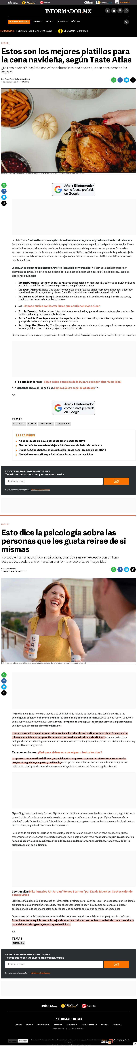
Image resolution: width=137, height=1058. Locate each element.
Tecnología (72, 1025)
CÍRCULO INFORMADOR (76, 31)
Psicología (18, 943)
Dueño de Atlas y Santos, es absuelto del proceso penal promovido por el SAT (62, 450)
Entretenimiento (89, 1025)
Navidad (32, 424)
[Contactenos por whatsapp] (126, 10)
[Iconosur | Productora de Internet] (13, 1040)
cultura (104, 1025)
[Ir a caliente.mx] (88, 2)
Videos (64, 22)
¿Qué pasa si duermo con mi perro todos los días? (69, 752)
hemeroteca (58, 1029)
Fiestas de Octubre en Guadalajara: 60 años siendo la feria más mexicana (60, 446)
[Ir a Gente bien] (89, 1003)
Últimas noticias (19, 22)
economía (117, 1025)
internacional (43, 1025)
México (49, 22)
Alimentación (62, 424)
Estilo (4, 43)
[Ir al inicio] (40, 11)
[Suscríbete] (121, 2)
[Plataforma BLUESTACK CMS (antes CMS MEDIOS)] (23, 1040)
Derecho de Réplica (67, 1045)
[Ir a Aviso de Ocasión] (49, 1003)
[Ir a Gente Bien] (43, 1)
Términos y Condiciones (40, 490)
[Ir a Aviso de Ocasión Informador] (12, 1)
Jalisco (37, 22)
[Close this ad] (135, 1043)
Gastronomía (46, 424)
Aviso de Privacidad (53, 1045)
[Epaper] (103, 2)
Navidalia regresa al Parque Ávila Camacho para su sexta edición (56, 455)
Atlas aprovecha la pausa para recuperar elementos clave (52, 441)
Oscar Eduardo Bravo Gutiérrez (17, 79)
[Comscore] (121, 1040)
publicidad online (76, 1029)
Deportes (58, 1025)
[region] (68, 1052)
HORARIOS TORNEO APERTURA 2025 (34, 31)
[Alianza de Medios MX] (107, 1040)
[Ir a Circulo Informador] (28, 1)
